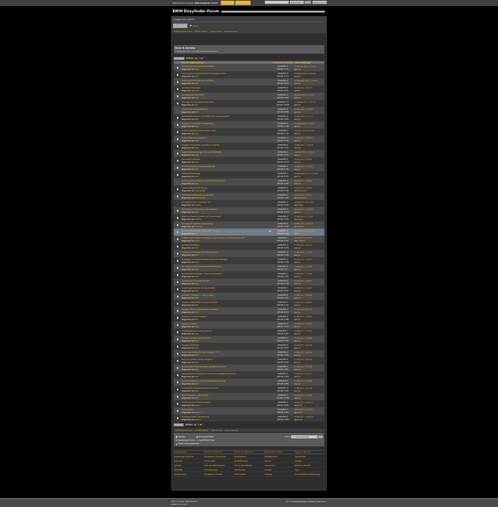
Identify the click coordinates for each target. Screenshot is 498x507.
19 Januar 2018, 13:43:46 (304, 131)
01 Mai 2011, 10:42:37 (303, 324)
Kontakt (268, 469)
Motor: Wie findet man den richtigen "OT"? (200, 352)
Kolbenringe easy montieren (194, 137)
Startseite (178, 469)
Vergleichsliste (180, 474)
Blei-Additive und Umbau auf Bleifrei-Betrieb (201, 266)
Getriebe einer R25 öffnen (193, 94)
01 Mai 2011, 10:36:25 (303, 331)
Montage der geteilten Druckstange (197, 223)
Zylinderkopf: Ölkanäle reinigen (196, 280)
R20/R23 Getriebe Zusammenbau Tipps (199, 130)
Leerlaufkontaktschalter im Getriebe (198, 195)
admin (198, 405)
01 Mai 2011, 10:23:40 (303, 366)
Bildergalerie (240, 456)
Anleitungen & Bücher (184, 456)
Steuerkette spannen (191, 159)
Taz (196, 104)
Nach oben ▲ (322, 501)
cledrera (198, 226)
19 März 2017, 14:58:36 (303, 145)
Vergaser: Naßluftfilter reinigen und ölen (200, 302)
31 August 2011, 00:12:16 (304, 231)
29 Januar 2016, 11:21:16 (304, 152)
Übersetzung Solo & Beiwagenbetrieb (198, 166)
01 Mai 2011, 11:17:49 (303, 266)
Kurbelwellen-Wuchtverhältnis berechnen (200, 388)
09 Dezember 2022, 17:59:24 (305, 80)
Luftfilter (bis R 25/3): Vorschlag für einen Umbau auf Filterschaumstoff (213, 237)
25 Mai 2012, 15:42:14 (303, 195)
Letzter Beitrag (301, 62)
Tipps (297, 469)
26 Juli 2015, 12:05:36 (303, 159)
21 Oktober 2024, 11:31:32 (305, 66)
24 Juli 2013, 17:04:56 (303, 181)
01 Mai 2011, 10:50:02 (303, 302)
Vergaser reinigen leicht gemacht (196, 338)
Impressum (270, 465)
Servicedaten (240, 474)
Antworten (278, 62)
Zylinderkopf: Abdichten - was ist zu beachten (202, 273)
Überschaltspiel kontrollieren (194, 187)
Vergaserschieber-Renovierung (195, 416)
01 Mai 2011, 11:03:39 (303, 288)
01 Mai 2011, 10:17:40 (303, 388)
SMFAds (174, 504)
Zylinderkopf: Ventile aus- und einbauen (199, 209)
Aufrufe (289, 62)
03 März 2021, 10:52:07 (303, 109)
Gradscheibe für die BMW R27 (195, 109)
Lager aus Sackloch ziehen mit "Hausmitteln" (201, 216)
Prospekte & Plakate (213, 474)
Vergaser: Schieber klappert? (194, 316)
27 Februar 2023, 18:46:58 (304, 73)
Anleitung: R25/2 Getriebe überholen (198, 80)
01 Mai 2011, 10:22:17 (303, 374)
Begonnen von (197, 62)
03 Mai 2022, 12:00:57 (303, 88)
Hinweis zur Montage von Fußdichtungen (200, 252)
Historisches (209, 461)
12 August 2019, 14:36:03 (304, 123)
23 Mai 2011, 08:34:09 (303, 238)
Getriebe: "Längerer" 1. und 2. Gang (197, 295)
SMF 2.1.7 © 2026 (177, 501)
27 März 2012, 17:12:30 (303, 216)
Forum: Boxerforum (243, 465)
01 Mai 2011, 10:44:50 (303, 316)
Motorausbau (187, 409)
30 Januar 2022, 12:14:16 (304, 95)
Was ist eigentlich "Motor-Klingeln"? (197, 359)
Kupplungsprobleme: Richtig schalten (198, 287)
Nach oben (178, 425)
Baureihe (178, 461)
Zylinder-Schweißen (190, 245)
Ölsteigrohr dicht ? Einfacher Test (196, 202)
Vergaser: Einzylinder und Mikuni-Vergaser (201, 145)
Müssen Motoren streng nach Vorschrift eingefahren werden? (209, 373)
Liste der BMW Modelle (214, 465)
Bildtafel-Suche (241, 461)
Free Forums (183, 504)
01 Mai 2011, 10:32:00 (303, 345)
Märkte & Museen (302, 465)
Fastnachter (200, 190)
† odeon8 (301, 241)
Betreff (185, 62)
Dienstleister (300, 456)
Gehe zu (287, 437)
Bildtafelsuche (271, 456)
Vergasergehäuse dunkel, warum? (197, 330)
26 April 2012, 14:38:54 (303, 209)
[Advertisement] (221, 39)
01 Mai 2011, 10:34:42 (303, 338)
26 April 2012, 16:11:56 (303, 202)
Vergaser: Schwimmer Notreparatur (197, 123)
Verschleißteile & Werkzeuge (307, 474)
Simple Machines (191, 501)
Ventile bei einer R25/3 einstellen (196, 402)
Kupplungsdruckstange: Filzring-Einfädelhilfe (202, 152)
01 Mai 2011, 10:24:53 (303, 359)
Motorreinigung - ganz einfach (195, 395)
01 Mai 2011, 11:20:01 (303, 259)
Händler (298, 461)
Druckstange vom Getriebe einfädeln (198, 66)
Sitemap (268, 474)
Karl (197, 69)
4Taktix (198, 205)
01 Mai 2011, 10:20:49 (303, 381)
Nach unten (179, 58)
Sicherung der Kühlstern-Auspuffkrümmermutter (203, 180)
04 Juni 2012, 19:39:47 (303, 188)
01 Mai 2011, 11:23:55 (303, 245)
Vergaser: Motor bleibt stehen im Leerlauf (200, 309)
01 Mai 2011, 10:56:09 (303, 295)
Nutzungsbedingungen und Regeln (303, 501)
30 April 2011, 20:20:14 (303, 402)
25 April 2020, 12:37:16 (303, 116)
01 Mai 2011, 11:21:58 (303, 252)
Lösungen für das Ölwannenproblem (198, 102)
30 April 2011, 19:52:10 (303, 416)
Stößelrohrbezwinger (191, 173)
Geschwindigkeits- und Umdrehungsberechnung (203, 380)
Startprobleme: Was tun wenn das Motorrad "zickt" (204, 366)
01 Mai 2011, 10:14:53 (303, 395)
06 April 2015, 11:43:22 (303, 166)
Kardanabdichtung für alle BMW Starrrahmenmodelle (205, 116)
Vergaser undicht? (190, 323)
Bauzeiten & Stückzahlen (215, 456)
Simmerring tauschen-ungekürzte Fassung (200, 230)
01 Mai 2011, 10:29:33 (303, 352)
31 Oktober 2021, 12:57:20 (305, 102)
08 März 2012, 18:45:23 (303, 223)
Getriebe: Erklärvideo (191, 87)
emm (197, 240)
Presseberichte (210, 469)
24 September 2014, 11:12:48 (306, 173)
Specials (177, 465)
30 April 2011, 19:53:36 (303, 409)
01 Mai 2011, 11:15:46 (303, 273)
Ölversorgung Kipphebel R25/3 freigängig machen (204, 73)
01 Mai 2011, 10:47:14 (303, 309)
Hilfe (287, 501)
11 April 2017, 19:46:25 (303, 138)
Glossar (268, 461)
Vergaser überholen (190, 345)
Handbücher (239, 469)
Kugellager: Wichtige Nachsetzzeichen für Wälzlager (205, 259)
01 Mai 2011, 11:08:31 (303, 281)
